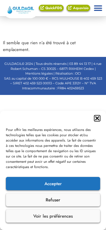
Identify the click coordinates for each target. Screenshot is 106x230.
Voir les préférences (53, 216)
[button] (97, 118)
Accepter (53, 183)
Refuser (53, 200)
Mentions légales (39, 73)
